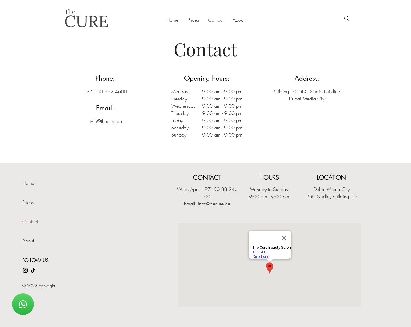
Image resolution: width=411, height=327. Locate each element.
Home (28, 183)
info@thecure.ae (106, 121)
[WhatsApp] (23, 304)
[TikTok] (33, 270)
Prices (28, 202)
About (28, 240)
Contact (30, 221)
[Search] (346, 18)
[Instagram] (25, 270)
